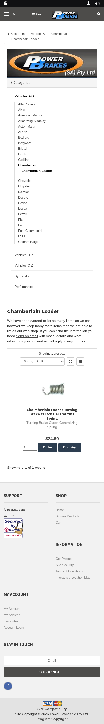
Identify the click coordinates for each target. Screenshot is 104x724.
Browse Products (68, 516)
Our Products (65, 559)
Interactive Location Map (73, 577)
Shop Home (18, 33)
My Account (12, 608)
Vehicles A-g (39, 33)
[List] (80, 361)
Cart (58, 522)
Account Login (14, 627)
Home (60, 510)
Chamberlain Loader (25, 39)
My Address (12, 615)
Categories (22, 82)
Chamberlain (59, 33)
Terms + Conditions (69, 571)
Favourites (11, 621)
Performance (24, 287)
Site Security (65, 565)
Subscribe (50, 672)
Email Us (13, 515)
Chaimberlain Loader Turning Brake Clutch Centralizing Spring (52, 414)
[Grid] (70, 361)
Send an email (27, 336)
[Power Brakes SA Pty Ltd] (65, 13)
